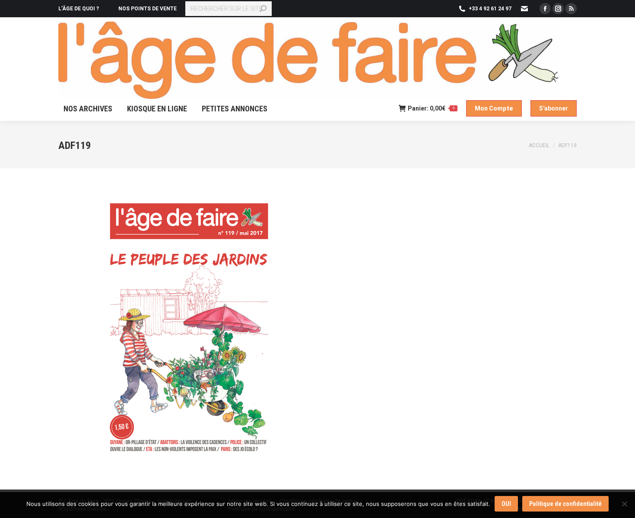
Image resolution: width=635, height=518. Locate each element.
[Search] (263, 8)
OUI (506, 503)
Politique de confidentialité (565, 503)
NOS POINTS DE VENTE (147, 9)
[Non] (624, 503)
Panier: (431, 108)
